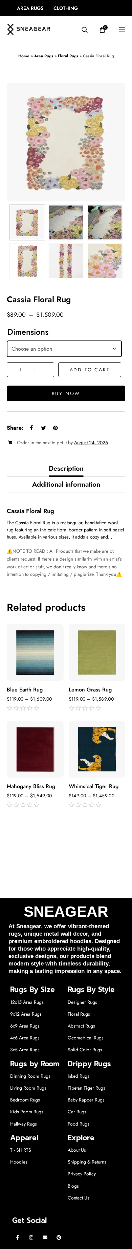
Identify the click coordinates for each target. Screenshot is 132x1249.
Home (23, 56)
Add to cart (90, 369)
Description (66, 468)
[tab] (66, 469)
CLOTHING (65, 8)
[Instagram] (31, 1237)
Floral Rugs (68, 56)
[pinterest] (55, 428)
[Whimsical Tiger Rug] (97, 749)
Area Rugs (43, 56)
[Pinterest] (58, 1237)
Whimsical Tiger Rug (93, 786)
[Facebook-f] (17, 1237)
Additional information (66, 484)
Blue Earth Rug (25, 690)
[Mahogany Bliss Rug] (35, 749)
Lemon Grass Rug (90, 690)
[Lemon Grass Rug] (97, 652)
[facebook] (31, 428)
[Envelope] (45, 1237)
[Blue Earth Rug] (35, 652)
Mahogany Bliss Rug (31, 786)
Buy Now (66, 393)
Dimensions (27, 332)
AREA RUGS (30, 8)
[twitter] (43, 428)
